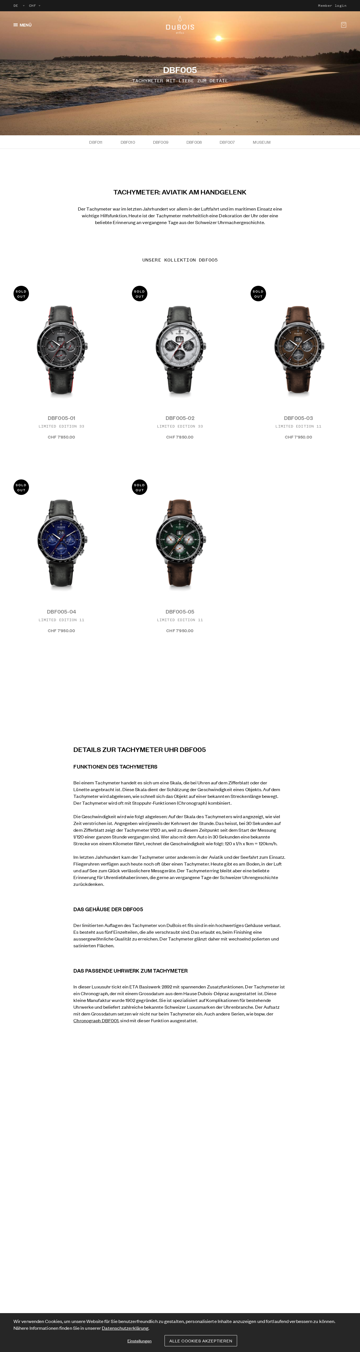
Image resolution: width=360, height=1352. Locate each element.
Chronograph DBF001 (95, 1020)
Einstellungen (139, 1341)
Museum (262, 142)
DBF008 (194, 142)
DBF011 (95, 142)
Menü (26, 25)
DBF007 (227, 142)
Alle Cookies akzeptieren (200, 1341)
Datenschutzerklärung (125, 1328)
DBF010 (128, 142)
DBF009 (160, 142)
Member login (332, 5)
